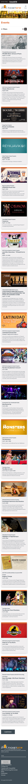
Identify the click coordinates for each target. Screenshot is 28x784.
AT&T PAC (4, 2)
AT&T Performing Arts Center (9, 770)
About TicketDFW (6, 765)
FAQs (2, 771)
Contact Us (4, 766)
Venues (3, 775)
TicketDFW (13, 2)
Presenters (4, 773)
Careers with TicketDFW (8, 768)
